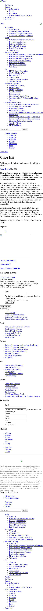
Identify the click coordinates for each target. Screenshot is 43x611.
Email (7, 405)
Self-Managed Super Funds (19, 96)
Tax (6, 69)
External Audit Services (17, 44)
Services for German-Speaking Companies (24, 119)
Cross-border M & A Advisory (20, 106)
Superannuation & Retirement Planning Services (22, 396)
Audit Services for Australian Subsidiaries (24, 104)
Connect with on (10, 268)
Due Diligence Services (17, 42)
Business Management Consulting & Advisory (26, 54)
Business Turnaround (17, 63)
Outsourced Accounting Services (21, 36)
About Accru (9, 17)
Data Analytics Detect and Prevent (21, 40)
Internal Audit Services (17, 46)
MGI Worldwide (15, 125)
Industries (8, 19)
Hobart (11, 142)
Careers (7, 7)
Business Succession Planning (20, 61)
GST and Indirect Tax (17, 73)
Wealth (7, 577)
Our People (9, 5)
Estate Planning (14, 88)
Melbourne (13, 144)
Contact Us (4, 152)
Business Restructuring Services (20, 59)
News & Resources (12, 9)
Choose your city (11, 133)
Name (7, 292)
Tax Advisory (14, 77)
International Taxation (17, 111)
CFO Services (14, 29)
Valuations (13, 67)
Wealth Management (12, 83)
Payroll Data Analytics (17, 48)
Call (8, 260)
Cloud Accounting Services (19, 31)
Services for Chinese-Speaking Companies (24, 117)
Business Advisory (11, 52)
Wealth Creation (15, 92)
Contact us (8, 608)
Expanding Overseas (16, 108)
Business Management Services (20, 56)
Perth (11, 146)
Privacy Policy (10, 496)
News (11, 11)
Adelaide (12, 137)
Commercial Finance (16, 86)
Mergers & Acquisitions (17, 65)
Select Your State (11, 589)
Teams (7, 169)
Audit (7, 38)
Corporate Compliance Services (20, 34)
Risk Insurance (14, 94)
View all (12, 593)
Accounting (9, 27)
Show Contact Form (7, 277)
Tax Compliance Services (18, 79)
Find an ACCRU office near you (16, 300)
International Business (13, 102)
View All (12, 135)
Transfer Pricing (15, 81)
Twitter (7, 452)
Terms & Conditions (12, 498)
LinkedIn (8, 450)
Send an (5, 264)
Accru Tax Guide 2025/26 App (20, 15)
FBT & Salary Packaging (18, 71)
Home (2, 169)
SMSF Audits (14, 50)
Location (8, 423)
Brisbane (12, 140)
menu (2, 23)
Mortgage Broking (16, 90)
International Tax (15, 75)
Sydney (12, 148)
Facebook (8, 447)
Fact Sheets (13, 13)
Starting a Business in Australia (20, 121)
